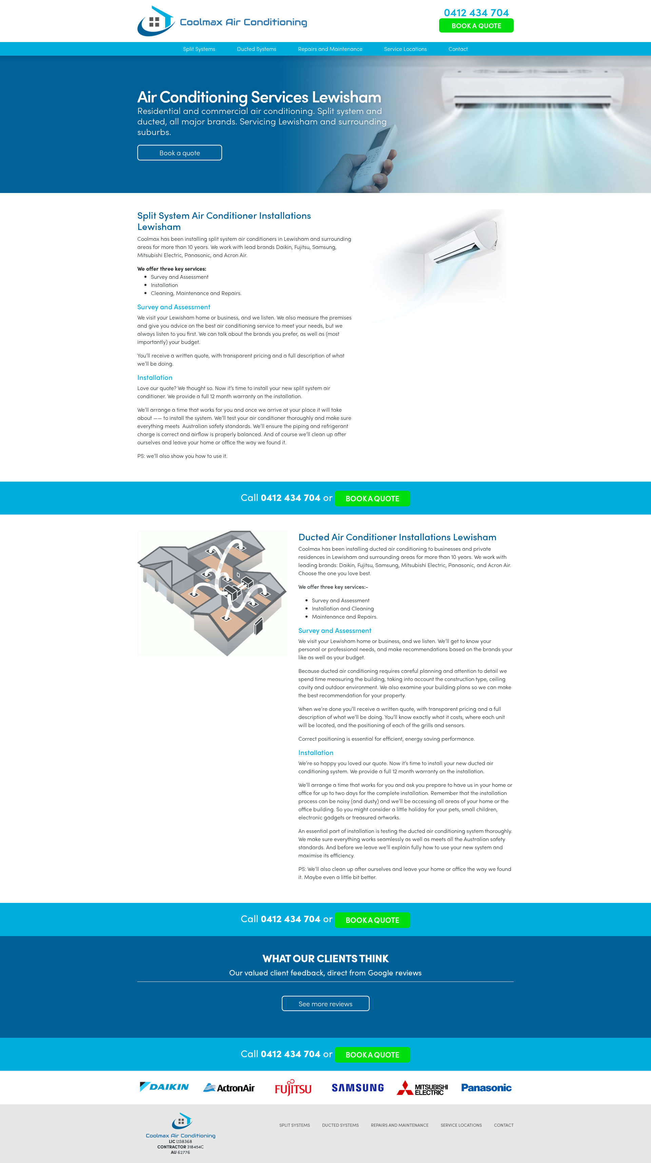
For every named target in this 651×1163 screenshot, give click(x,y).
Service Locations (405, 49)
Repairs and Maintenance (330, 49)
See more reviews (326, 1003)
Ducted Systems (256, 49)
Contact (458, 49)
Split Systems (199, 49)
